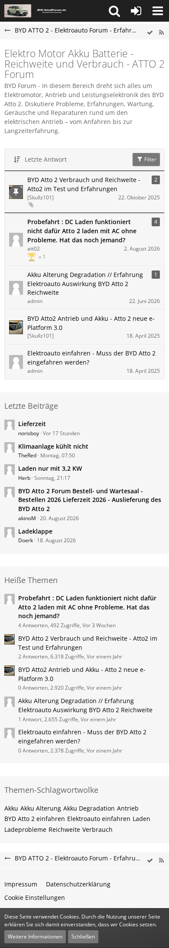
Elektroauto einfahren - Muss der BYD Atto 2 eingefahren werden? (91, 357)
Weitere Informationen (35, 936)
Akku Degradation (89, 808)
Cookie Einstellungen (34, 897)
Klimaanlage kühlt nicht (53, 446)
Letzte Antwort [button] (46, 159)
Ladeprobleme (25, 829)
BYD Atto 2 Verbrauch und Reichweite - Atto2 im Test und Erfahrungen (83, 184)
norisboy (28, 433)
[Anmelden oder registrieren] (136, 11)
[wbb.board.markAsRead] (149, 32)
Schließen (83, 936)
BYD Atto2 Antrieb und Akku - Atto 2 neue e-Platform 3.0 (91, 323)
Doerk (25, 540)
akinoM (27, 518)
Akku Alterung (40, 808)
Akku (11, 808)
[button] (114, 11)
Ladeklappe (35, 531)
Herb (24, 478)
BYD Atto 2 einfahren (34, 818)
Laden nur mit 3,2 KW (50, 468)
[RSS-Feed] (161, 32)
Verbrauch (97, 829)
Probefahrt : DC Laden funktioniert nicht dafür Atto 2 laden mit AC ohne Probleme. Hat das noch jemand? (81, 231)
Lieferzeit (32, 424)
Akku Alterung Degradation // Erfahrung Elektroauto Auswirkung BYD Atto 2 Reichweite (85, 283)
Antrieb (128, 808)
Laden (141, 818)
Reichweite (64, 829)
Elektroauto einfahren (98, 818)
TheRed (27, 455)
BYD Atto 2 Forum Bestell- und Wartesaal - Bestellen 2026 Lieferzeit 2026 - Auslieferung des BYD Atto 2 (89, 500)
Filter (149, 159)
